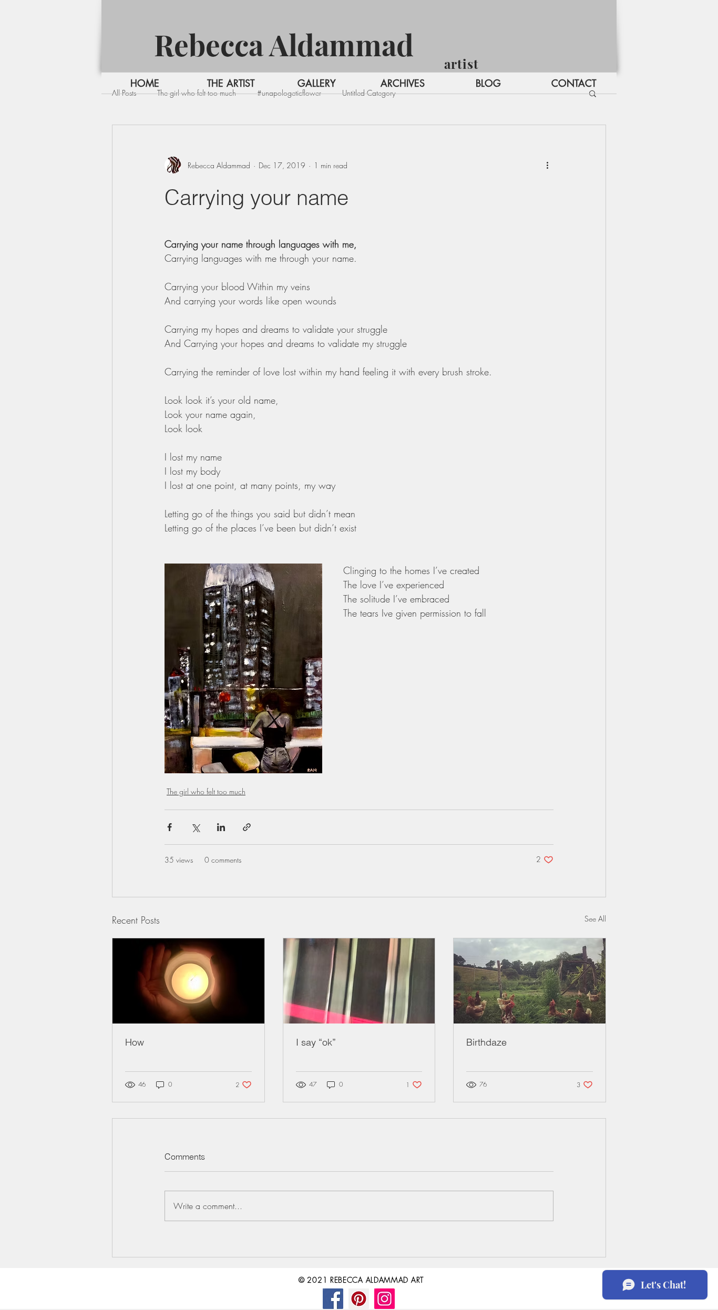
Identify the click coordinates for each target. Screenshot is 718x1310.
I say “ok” (316, 1042)
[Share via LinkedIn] (221, 827)
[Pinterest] (358, 1298)
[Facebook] (333, 1298)
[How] (188, 981)
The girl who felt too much (206, 791)
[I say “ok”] (359, 981)
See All (595, 919)
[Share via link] (247, 827)
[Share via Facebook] (170, 827)
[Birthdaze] (530, 981)
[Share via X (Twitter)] (195, 827)
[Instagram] (384, 1298)
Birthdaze (486, 1042)
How (134, 1042)
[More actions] (547, 165)
